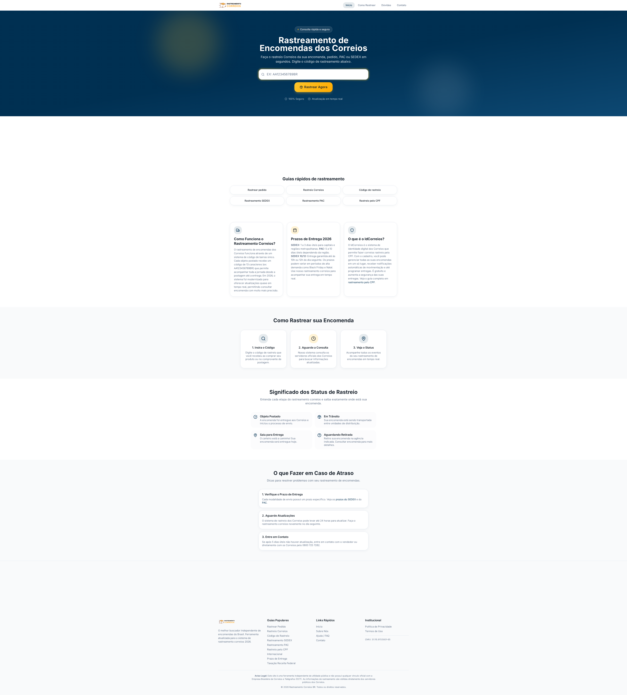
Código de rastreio (370, 190)
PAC (264, 502)
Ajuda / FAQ (322, 636)
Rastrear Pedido (276, 626)
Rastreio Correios (313, 190)
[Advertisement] (313, 143)
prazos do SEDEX (346, 499)
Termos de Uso (374, 631)
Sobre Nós (322, 631)
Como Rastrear (367, 5)
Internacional (274, 654)
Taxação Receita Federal (281, 663)
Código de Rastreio (278, 636)
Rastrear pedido (257, 190)
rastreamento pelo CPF (361, 282)
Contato (401, 5)
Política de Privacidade (378, 626)
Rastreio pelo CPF (369, 200)
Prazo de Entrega (277, 658)
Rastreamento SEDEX (257, 200)
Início (349, 5)
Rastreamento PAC (313, 200)
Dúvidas (386, 5)
